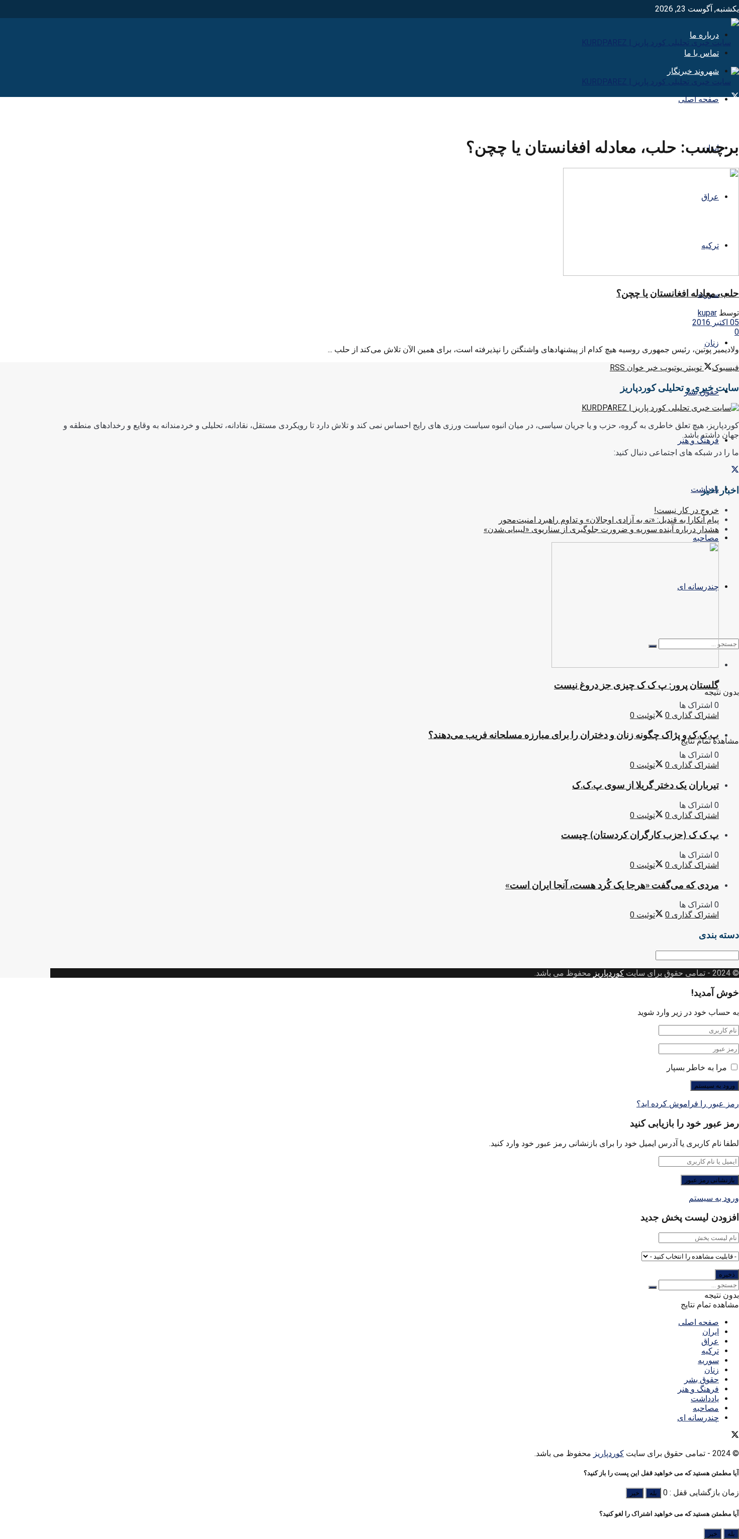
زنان (711, 343)
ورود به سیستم (714, 1198)
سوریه (708, 1360)
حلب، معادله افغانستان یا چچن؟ (677, 293)
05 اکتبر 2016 (715, 322)
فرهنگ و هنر (698, 440)
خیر (634, 1493)
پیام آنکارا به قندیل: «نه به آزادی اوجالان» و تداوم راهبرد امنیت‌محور (609, 520)
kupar (707, 313)
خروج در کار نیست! (686, 510)
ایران (710, 1332)
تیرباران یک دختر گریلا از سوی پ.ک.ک (645, 785)
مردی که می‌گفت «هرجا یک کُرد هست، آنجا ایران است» (612, 885)
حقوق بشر (701, 1379)
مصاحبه (706, 538)
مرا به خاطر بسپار (697, 1067)
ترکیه (710, 1351)
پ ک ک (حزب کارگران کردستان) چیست (640, 835)
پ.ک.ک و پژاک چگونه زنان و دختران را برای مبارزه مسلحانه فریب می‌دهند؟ (573, 735)
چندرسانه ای (698, 1417)
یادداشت (705, 1398)
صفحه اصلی (698, 99)
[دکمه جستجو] (653, 1287)
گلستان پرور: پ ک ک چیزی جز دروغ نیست (636, 685)
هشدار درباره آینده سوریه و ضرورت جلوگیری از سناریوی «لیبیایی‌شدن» (601, 529)
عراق (710, 1341)
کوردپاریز (608, 973)
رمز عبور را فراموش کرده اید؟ (687, 1103)
